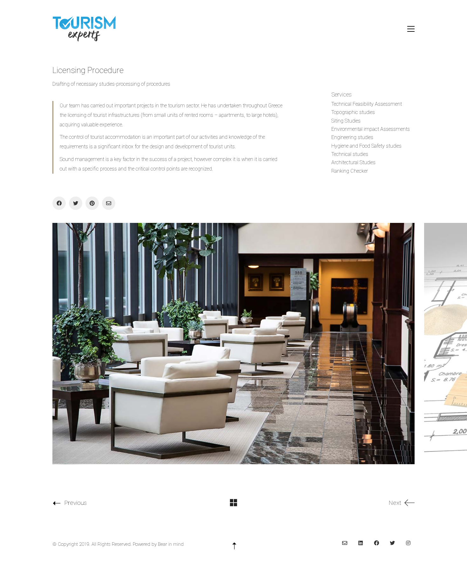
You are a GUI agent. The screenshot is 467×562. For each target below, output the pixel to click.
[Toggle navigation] (411, 28)
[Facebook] (59, 203)
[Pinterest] (92, 203)
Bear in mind (171, 544)
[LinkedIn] (360, 543)
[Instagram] (408, 543)
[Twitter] (75, 203)
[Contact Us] (344, 543)
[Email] (108, 203)
